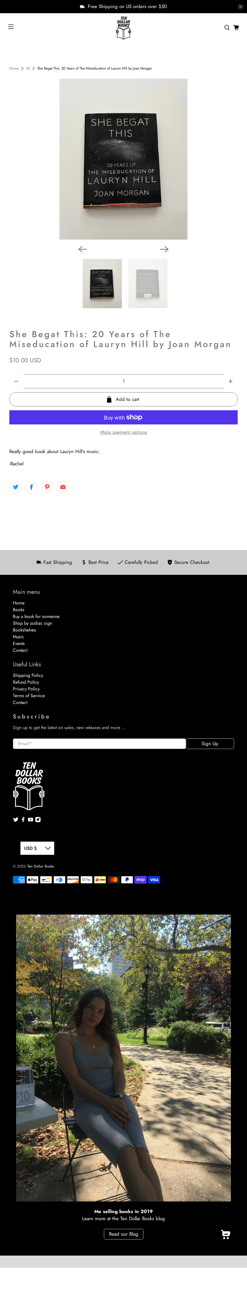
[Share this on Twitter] (15, 487)
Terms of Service (29, 695)
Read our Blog (123, 1234)
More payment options (123, 432)
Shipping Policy (28, 675)
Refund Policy (26, 682)
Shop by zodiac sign (32, 623)
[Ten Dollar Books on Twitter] (16, 821)
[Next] (164, 249)
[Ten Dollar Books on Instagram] (38, 821)
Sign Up (210, 743)
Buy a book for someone (36, 616)
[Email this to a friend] (63, 487)
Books (18, 609)
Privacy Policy (26, 689)
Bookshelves (24, 630)
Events (19, 643)
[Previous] (82, 249)
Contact (20, 650)
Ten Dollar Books (40, 866)
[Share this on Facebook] (31, 487)
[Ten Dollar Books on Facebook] (23, 821)
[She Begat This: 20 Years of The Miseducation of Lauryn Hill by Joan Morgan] (123, 159)
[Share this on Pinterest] (47, 487)
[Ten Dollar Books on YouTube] (30, 821)
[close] (240, 7)
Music (18, 636)
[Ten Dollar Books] (123, 28)
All (28, 68)
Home (14, 68)
